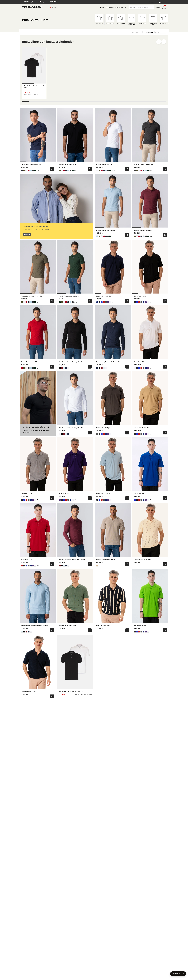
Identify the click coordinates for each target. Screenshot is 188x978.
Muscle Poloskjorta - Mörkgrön (69, 296)
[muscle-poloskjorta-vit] (26, 170)
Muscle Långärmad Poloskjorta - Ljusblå (34, 625)
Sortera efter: (149, 32)
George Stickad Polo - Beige (105, 559)
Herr (49, 7)
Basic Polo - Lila (64, 493)
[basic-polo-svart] (99, 302)
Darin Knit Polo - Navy (28, 691)
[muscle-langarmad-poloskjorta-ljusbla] (64, 368)
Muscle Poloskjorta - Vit (104, 164)
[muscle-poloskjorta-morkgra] (33, 170)
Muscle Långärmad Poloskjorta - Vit (71, 427)
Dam (54, 7)
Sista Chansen (120, 7)
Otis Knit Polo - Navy (103, 625)
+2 (37, 170)
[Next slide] (163, 41)
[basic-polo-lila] (108, 302)
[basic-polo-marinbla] (97, 302)
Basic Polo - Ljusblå (103, 493)
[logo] (32, 7)
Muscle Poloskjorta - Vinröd (143, 230)
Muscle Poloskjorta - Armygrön (31, 296)
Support (160, 2)
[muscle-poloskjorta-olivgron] (24, 170)
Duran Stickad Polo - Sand (142, 559)
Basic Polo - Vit (139, 362)
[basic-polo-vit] (110, 302)
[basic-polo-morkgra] (106, 302)
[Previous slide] (158, 41)
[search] (152, 7)
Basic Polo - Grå (26, 493)
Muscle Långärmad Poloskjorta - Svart (71, 362)
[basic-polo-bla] (102, 302)
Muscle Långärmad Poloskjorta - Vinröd (72, 559)
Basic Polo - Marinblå (103, 296)
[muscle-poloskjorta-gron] (35, 170)
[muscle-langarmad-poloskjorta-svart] (60, 368)
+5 (112, 302)
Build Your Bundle (107, 7)
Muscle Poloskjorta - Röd (29, 362)
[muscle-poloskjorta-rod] (29, 170)
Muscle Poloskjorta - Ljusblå (105, 230)
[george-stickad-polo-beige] (97, 566)
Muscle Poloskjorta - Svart (67, 164)
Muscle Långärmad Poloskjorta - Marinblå (110, 362)
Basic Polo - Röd (26, 559)
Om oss (151, 2)
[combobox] (140, 7)
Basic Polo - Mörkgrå (103, 427)
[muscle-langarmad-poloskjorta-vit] (68, 368)
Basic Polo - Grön (140, 625)
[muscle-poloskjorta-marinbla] (22, 170)
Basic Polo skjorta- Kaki (142, 427)
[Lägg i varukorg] (52, 169)
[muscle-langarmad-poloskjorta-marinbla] (66, 368)
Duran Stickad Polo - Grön (67, 625)
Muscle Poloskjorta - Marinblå (31, 164)
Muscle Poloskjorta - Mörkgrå (144, 164)
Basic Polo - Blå (139, 493)
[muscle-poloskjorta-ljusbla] (31, 170)
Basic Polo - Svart (140, 296)
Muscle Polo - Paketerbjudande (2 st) (34, 86)
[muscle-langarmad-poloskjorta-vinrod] (62, 368)
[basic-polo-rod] (104, 302)
